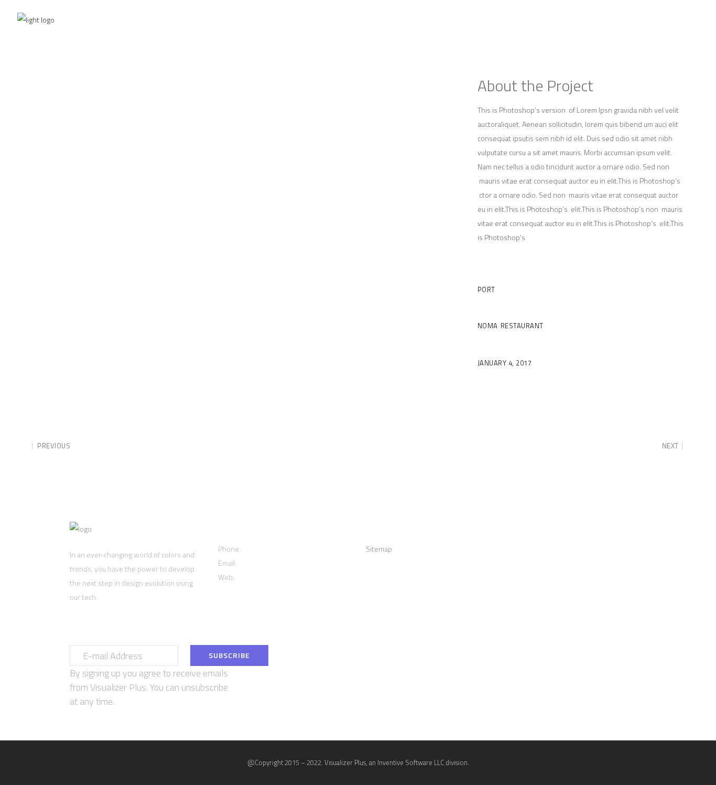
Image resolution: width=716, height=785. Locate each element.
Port (486, 289)
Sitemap (379, 548)
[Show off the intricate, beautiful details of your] (627, 545)
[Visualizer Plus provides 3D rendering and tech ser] (627, 531)
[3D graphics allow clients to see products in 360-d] (533, 531)
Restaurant (522, 325)
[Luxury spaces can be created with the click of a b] (580, 531)
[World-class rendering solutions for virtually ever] (580, 545)
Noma (488, 325)
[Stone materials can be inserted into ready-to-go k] (533, 545)
